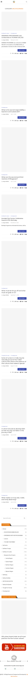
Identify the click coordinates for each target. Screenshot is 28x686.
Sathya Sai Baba (15, 578)
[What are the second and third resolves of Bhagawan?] (14, 149)
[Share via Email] (26, 53)
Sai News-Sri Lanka (15, 551)
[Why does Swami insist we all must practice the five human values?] (14, 617)
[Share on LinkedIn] (17, 53)
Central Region (16, 558)
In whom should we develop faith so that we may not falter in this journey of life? (13, 430)
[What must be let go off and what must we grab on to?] (14, 263)
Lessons (15, 538)
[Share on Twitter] (14, 53)
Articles (15, 529)
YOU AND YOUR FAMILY (15, 542)
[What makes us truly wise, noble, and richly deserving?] (14, 470)
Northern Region (16, 564)
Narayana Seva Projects (15, 555)
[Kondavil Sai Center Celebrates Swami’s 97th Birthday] (14, 204)
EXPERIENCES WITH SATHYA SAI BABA (15, 535)
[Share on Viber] (24, 53)
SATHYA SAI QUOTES (15, 581)
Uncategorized (15, 591)
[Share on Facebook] (12, 53)
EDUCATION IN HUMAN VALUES (15, 532)
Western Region (16, 571)
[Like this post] (10, 53)
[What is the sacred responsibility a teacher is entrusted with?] (14, 82)
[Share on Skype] (22, 53)
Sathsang (15, 574)
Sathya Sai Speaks (15, 584)
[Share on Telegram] (20, 53)
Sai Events (15, 545)
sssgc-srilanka (6, 40)
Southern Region (16, 568)
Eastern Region (16, 561)
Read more (21, 50)
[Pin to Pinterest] (15, 53)
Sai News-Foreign (15, 548)
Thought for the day (15, 587)
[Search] (26, 1)
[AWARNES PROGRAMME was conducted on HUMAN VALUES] (14, 21)
